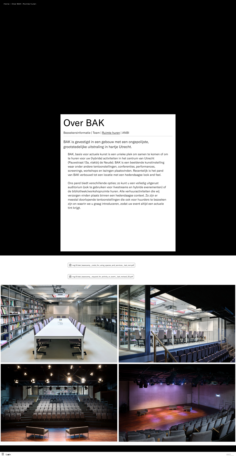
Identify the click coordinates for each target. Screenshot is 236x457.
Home (6, 4)
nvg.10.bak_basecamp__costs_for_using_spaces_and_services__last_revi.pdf (103, 265)
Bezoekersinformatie (76, 132)
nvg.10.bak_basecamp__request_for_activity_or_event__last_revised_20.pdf (102, 276)
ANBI (125, 132)
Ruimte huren (29, 4)
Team (96, 132)
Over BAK (16, 4)
